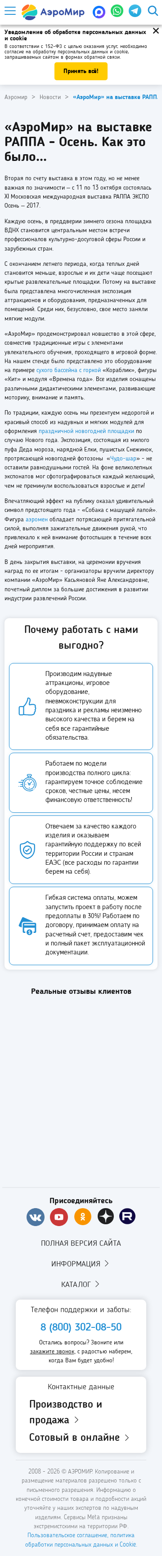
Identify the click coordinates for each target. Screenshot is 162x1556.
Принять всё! (81, 71)
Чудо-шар (123, 458)
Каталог (77, 1285)
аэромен (37, 519)
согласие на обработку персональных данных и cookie (66, 52)
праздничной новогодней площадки (86, 431)
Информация (77, 1264)
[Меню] (9, 11)
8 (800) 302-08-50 (81, 1327)
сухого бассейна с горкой (68, 370)
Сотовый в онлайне (76, 1438)
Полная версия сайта (81, 1244)
